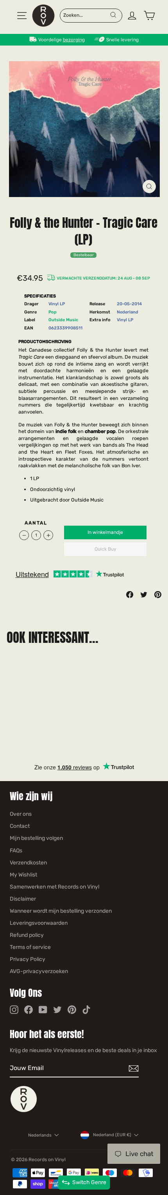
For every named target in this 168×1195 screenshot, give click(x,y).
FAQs (16, 850)
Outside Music (63, 319)
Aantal (36, 523)
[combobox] (86, 15)
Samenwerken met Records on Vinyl (54, 886)
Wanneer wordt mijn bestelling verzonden (61, 911)
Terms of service (30, 947)
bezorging (74, 39)
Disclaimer (23, 899)
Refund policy (27, 935)
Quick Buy (105, 549)
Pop (52, 312)
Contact (20, 826)
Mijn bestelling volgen (36, 838)
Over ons (21, 814)
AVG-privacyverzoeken (39, 971)
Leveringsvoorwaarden (39, 923)
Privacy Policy (27, 959)
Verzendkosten (28, 862)
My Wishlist (23, 874)
